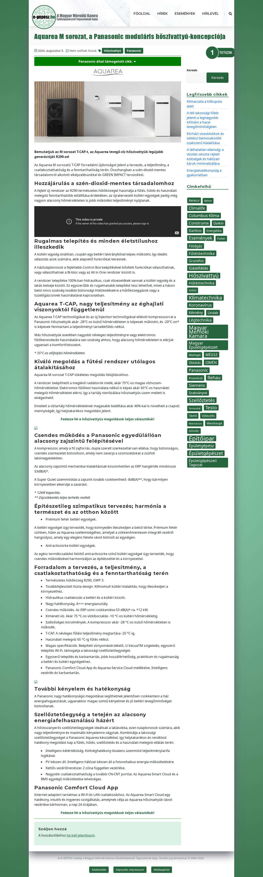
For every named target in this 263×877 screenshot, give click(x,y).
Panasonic (134, 51)
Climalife (197, 208)
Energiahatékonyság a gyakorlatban (204, 172)
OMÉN (211, 362)
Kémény (196, 312)
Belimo (208, 200)
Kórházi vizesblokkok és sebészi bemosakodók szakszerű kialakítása (205, 138)
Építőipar (202, 438)
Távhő (193, 416)
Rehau (214, 377)
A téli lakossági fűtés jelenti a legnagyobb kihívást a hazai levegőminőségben (203, 120)
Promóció (196, 378)
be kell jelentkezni (81, 835)
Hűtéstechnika (201, 282)
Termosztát (195, 408)
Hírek (162, 14)
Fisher (221, 238)
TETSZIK (225, 52)
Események (185, 14)
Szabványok (198, 393)
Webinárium (195, 423)
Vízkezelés (208, 416)
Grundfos (196, 261)
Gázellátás (198, 268)
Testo (211, 407)
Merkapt (195, 355)
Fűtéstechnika (202, 253)
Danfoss (195, 230)
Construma (199, 222)
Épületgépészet (206, 453)
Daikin (218, 223)
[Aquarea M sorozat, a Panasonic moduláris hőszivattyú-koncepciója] (107, 104)
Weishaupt (214, 423)
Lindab (213, 312)
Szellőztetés (202, 400)
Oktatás (195, 363)
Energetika (213, 231)
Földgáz (195, 246)
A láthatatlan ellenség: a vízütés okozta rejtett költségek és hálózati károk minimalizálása (205, 156)
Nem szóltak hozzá (82, 51)
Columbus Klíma (204, 215)
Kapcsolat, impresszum (130, 869)
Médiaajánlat (162, 869)
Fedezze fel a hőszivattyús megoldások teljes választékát (107, 419)
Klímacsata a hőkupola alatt (204, 103)
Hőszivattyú (112, 51)
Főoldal (142, 14)
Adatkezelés (99, 869)
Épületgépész (201, 445)
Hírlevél (210, 14)
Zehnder (194, 431)
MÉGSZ (211, 354)
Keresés (192, 70)
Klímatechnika (205, 298)
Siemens (197, 385)
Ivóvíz (192, 290)
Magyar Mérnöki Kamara (199, 332)
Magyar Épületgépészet (203, 345)
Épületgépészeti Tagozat (203, 462)
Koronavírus (200, 305)
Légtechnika (200, 320)
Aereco (194, 200)
